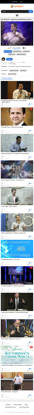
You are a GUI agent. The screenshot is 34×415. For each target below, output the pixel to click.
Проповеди (23, 70)
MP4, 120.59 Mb (12, 74)
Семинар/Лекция (14, 70)
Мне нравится (8, 48)
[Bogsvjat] (3, 59)
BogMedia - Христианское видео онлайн (19, 412)
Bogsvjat (9, 59)
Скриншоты (26, 51)
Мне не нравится (11, 48)
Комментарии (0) (21, 54)
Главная (7, 404)
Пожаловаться (17, 51)
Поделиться (11, 54)
